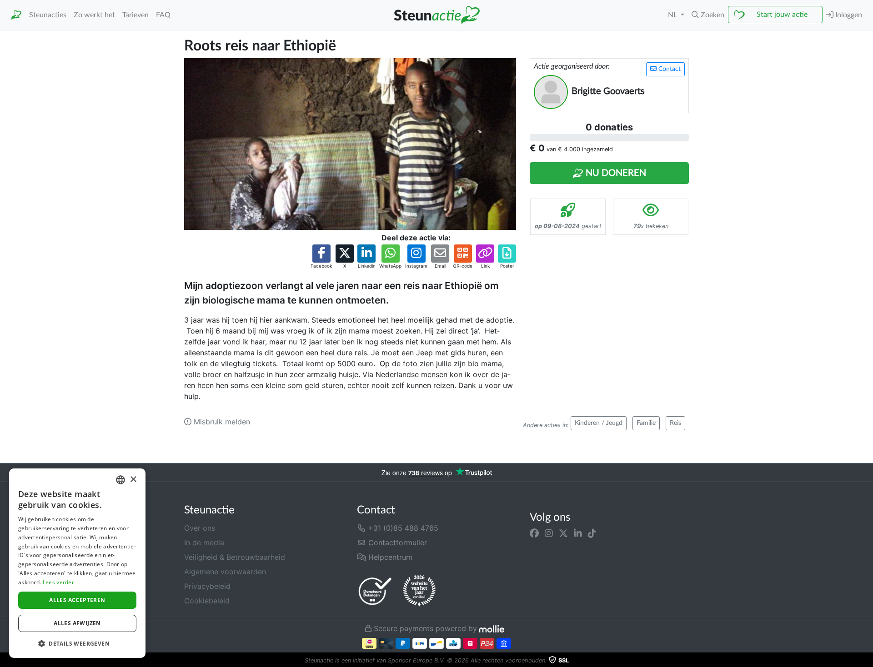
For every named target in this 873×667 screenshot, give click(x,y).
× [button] (133, 479)
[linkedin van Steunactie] (578, 533)
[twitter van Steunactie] (563, 533)
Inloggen (847, 15)
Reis (675, 423)
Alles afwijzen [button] (77, 623)
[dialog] (77, 563)
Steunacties (47, 15)
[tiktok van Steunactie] (592, 533)
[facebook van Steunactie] (534, 533)
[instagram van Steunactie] (549, 533)
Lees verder (58, 582)
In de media (204, 542)
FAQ (163, 15)
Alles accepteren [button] (77, 600)
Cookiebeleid (207, 600)
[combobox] (120, 479)
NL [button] (673, 15)
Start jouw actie (782, 14)
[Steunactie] (16, 15)
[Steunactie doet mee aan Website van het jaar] (419, 591)
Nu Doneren (614, 173)
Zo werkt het (94, 15)
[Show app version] (866, 660)
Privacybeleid (207, 586)
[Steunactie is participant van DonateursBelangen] (375, 591)
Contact (669, 69)
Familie (646, 423)
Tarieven (135, 15)
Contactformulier (396, 542)
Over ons (199, 528)
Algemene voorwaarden (225, 571)
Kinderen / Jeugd (598, 423)
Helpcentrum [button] (389, 557)
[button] (708, 15)
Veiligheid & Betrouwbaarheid (234, 557)
